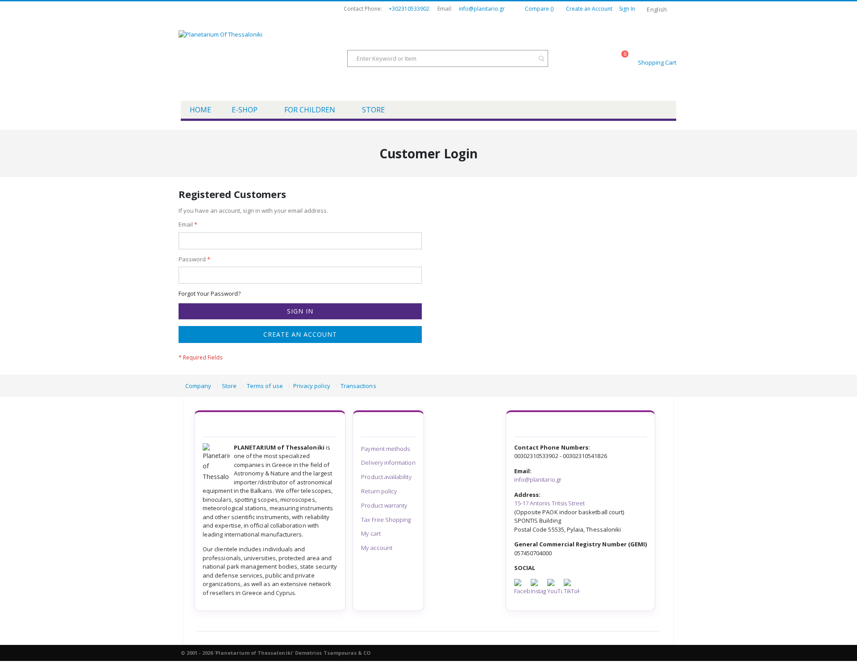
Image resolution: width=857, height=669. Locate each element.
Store (229, 386)
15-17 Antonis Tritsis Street (549, 503)
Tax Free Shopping (386, 520)
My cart (370, 533)
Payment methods (385, 449)
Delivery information (388, 462)
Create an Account (589, 8)
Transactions (358, 386)
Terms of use (265, 386)
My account (376, 548)
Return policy (379, 491)
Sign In (627, 8)
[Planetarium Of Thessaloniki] (250, 59)
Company (198, 386)
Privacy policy (311, 386)
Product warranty (384, 505)
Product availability (386, 477)
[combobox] (447, 58)
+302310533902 (409, 8)
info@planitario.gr (482, 8)
